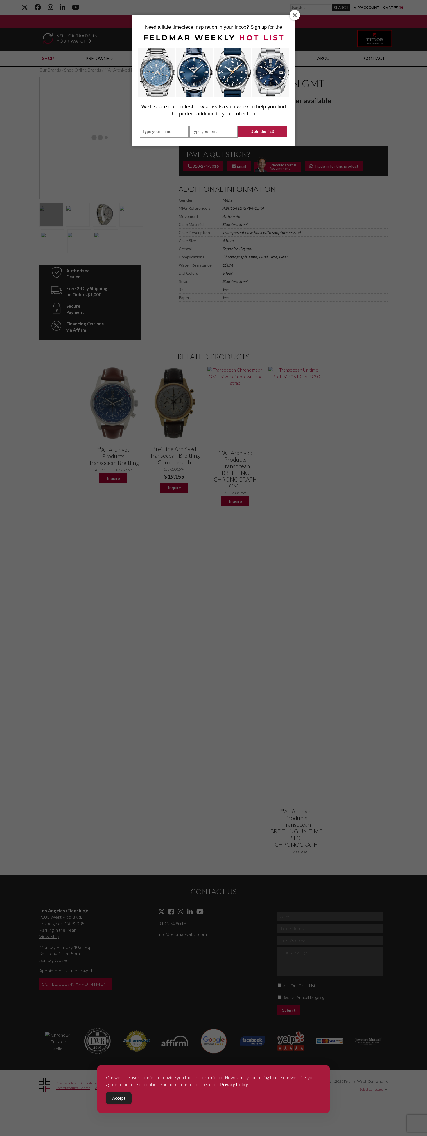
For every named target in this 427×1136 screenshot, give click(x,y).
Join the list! (262, 131)
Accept (118, 1098)
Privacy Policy (234, 1084)
